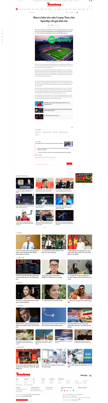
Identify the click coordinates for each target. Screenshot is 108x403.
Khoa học (79, 9)
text (69, 12)
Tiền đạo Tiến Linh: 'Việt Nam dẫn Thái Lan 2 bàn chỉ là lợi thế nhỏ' (44, 190)
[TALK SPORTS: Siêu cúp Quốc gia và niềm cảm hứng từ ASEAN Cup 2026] (25, 183)
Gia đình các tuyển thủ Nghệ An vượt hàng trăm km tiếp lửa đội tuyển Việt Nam (25, 223)
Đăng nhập (37, 157)
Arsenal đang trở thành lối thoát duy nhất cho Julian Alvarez (24, 206)
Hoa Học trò (64, 0)
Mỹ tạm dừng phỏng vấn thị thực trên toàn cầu (64, 342)
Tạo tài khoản (44, 157)
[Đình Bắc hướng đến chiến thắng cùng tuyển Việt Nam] (45, 199)
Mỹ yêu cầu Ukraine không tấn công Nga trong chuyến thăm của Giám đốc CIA (28, 325)
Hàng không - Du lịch (79, 382)
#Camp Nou (38, 132)
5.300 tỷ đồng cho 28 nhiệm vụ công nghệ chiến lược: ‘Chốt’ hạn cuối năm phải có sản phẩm (79, 252)
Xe (63, 9)
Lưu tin (2, 37)
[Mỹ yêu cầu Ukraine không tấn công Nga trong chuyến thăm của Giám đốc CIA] (28, 315)
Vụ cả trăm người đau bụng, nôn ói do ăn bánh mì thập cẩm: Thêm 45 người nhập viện (27, 366)
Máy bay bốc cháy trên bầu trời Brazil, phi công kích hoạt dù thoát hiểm (54, 324)
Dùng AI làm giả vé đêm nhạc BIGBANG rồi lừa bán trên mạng (52, 276)
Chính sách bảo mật (82, 387)
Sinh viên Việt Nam (57, 0)
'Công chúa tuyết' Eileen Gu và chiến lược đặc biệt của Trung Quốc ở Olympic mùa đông (53, 149)
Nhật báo (26, 379)
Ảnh (33, 379)
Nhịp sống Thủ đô (19, 384)
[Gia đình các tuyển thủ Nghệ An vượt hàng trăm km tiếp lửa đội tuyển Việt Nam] (25, 215)
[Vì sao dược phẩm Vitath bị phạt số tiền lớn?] (80, 356)
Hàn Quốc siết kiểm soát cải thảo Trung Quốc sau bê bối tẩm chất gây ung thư (24, 342)
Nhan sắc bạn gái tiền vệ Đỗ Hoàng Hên (79, 301)
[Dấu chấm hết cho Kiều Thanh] (54, 291)
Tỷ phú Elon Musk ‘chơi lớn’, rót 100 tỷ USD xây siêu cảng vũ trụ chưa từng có (43, 342)
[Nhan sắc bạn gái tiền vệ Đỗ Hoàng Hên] (80, 291)
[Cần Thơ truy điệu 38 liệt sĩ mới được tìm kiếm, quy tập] (54, 242)
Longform (52, 379)
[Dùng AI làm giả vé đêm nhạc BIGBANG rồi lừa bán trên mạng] (54, 267)
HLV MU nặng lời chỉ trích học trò (51, 115)
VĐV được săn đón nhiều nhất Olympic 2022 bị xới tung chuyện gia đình (57, 103)
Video (88, 9)
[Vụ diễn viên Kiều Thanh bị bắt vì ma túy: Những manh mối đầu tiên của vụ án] (80, 267)
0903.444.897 (49, 389)
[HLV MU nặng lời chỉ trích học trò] (39, 116)
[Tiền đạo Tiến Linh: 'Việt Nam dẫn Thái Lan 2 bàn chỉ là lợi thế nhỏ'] (45, 183)
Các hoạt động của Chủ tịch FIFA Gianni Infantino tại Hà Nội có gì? (63, 190)
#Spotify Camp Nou (63, 132)
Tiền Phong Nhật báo (47, 0)
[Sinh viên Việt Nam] (83, 376)
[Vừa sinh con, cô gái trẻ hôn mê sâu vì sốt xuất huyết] (54, 356)
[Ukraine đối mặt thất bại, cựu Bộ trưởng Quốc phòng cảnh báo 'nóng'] (83, 334)
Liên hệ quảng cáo (35, 387)
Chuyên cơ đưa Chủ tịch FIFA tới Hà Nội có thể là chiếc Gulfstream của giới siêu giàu (44, 223)
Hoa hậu (83, 9)
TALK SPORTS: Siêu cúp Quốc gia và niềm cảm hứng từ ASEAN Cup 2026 (25, 191)
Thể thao (55, 9)
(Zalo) (39, 389)
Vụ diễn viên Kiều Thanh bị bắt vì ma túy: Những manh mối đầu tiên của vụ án (80, 277)
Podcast (43, 379)
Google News (77, 12)
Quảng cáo (76, 0)
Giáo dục (74, 9)
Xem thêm (91, 9)
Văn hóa (66, 9)
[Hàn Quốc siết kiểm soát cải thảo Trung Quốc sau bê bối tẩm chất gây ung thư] (25, 334)
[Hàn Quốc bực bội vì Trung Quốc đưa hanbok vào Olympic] (68, 144)
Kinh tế (24, 9)
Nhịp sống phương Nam (28, 384)
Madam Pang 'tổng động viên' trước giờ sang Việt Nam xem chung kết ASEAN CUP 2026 (64, 207)
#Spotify (55, 132)
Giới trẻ (45, 9)
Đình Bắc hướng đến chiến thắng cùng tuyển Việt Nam (45, 206)
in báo (72, 12)
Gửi (69, 163)
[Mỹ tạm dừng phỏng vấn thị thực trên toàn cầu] (64, 334)
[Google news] (74, 391)
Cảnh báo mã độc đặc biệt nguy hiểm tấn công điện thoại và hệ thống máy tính (27, 277)
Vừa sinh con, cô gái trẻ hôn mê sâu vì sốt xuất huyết (53, 366)
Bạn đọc (68, 382)
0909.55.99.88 (35, 389)
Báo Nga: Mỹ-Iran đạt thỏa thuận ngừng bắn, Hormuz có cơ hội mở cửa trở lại (79, 325)
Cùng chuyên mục (22, 176)
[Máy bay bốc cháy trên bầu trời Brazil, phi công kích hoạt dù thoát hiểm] (54, 315)
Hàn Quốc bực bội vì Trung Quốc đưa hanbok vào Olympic (49, 143)
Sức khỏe (37, 9)
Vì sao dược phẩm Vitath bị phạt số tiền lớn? (80, 366)
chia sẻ (67, 12)
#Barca (37, 134)
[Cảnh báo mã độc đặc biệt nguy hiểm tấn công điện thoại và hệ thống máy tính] (28, 267)
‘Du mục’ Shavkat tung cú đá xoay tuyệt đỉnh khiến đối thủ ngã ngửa (55, 152)
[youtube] (91, 1)
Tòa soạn (71, 0)
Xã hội (20, 9)
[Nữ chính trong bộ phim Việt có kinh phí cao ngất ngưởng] (28, 291)
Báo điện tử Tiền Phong (54, 5)
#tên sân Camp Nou (47, 132)
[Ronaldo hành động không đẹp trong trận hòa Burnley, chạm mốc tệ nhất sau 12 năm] (39, 110)
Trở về (2, 43)
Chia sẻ (2, 34)
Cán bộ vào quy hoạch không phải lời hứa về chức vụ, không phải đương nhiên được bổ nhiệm (27, 252)
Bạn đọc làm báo (22, 400)
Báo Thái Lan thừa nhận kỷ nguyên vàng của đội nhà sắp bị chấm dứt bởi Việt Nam (64, 223)
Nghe (2, 30)
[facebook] (89, 1)
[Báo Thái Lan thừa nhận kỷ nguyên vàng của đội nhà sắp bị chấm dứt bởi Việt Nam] (65, 215)
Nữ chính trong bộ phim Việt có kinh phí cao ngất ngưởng (27, 301)
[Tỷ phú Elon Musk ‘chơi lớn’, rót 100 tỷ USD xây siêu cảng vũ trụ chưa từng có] (44, 334)
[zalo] (70, 391)
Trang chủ (17, 9)
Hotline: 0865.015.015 (37, 0)
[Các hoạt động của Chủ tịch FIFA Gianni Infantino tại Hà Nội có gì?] (65, 183)
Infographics (61, 379)
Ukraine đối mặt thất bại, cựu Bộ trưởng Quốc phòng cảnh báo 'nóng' (82, 342)
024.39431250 (19, 391)
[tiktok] (67, 390)
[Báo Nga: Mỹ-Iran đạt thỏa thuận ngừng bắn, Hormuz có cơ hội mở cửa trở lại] (80, 315)
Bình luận (2, 40)
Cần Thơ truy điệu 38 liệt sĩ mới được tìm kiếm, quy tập (53, 251)
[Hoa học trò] (90, 376)
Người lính (59, 9)
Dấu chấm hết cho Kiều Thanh (53, 300)
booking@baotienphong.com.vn (37, 390)
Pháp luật (50, 9)
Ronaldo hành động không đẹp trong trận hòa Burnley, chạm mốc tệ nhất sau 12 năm (58, 110)
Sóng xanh (28, 9)
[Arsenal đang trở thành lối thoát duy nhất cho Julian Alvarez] (25, 199)
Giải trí (70, 9)
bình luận (74, 12)
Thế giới (41, 9)
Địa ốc (33, 9)
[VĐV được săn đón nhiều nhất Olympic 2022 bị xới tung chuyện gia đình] (39, 103)
